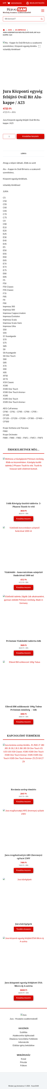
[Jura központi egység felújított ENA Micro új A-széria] (23, 957)
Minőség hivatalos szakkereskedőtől (17, 12)
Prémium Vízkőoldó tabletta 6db (23, 640)
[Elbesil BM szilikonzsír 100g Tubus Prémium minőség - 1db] (23, 681)
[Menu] (42, 10)
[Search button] (41, 18)
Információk (23, 1042)
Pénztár (23, 1062)
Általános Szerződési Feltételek (23, 1039)
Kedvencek (16, 3)
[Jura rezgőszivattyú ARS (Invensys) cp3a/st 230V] (23, 829)
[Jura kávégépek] (23, 898)
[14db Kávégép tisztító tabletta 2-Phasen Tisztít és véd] (23, 478)
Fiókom (23, 1066)
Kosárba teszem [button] (23, 519)
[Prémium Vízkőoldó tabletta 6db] (23, 615)
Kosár (23, 1059)
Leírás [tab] (23, 153)
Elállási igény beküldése (23, 1045)
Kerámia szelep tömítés (23, 789)
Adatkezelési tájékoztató (23, 1036)
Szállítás (23, 1032)
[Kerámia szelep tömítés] (23, 764)
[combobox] (21, 18)
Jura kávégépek (23, 923)
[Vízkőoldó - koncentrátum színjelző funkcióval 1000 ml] (23, 546)
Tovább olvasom (23, 929)
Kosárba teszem (30, 136)
